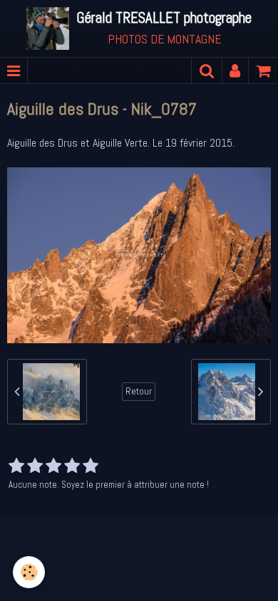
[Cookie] (29, 572)
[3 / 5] (53, 466)
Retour (138, 391)
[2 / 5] (35, 466)
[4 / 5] (72, 466)
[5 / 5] (90, 466)
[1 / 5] (16, 466)
